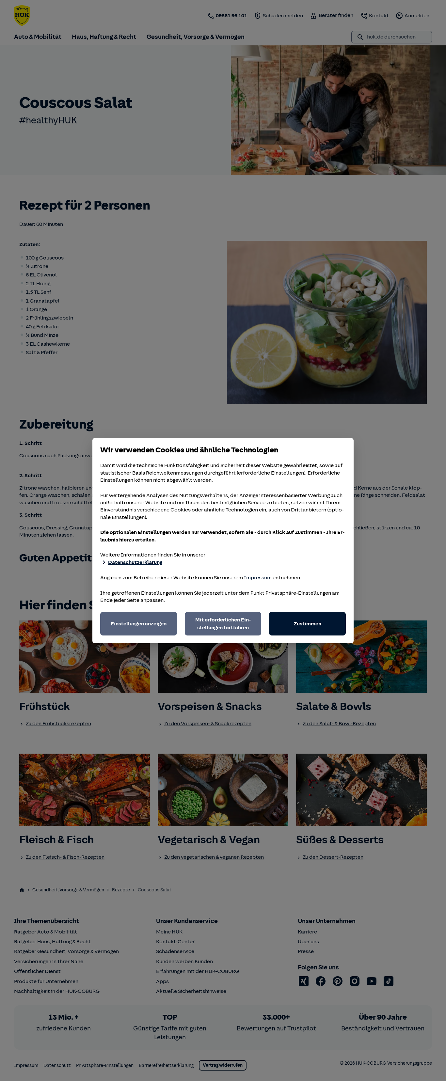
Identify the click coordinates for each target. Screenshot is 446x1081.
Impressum (258, 578)
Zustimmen (307, 624)
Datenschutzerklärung (135, 562)
